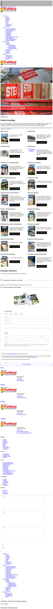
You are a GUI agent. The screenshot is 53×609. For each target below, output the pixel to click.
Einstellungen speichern (12, 607)
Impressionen (8, 50)
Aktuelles (8, 42)
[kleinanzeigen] (1, 6)
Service (4, 565)
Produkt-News (9, 32)
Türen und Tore (9, 25)
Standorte (8, 43)
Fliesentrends (8, 34)
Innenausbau (8, 24)
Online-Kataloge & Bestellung (12, 36)
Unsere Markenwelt (10, 38)
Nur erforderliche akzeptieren (20, 601)
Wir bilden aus (9, 56)
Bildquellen (5, 493)
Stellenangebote (9, 55)
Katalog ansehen (15, 140)
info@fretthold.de (20, 380)
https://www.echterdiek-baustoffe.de (24, 432)
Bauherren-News (9, 31)
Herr (16, 313)
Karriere (4, 592)
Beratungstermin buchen (11, 29)
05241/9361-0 (19, 396)
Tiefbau (7, 17)
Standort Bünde (11, 45)
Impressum (5, 490)
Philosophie (8, 53)
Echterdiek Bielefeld (12, 48)
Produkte (5, 553)
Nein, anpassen (11, 601)
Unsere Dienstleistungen (11, 28)
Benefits (7, 59)
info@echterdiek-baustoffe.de (23, 431)
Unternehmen (6, 579)
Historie (7, 52)
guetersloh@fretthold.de (22, 397)
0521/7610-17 (19, 430)
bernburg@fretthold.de (21, 414)
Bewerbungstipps (9, 57)
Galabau (7, 20)
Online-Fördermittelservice (11, 39)
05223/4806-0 (19, 379)
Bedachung (8, 19)
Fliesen (7, 21)
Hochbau (7, 18)
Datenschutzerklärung (11, 353)
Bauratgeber (8, 33)
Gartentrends (8, 35)
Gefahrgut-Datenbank (10, 40)
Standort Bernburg (12, 47)
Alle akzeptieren (4, 601)
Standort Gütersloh (12, 46)
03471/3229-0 (19, 413)
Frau (11, 313)
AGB (4, 491)
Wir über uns (8, 49)
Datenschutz (5, 492)
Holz (7, 22)
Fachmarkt (8, 26)
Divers (21, 313)
